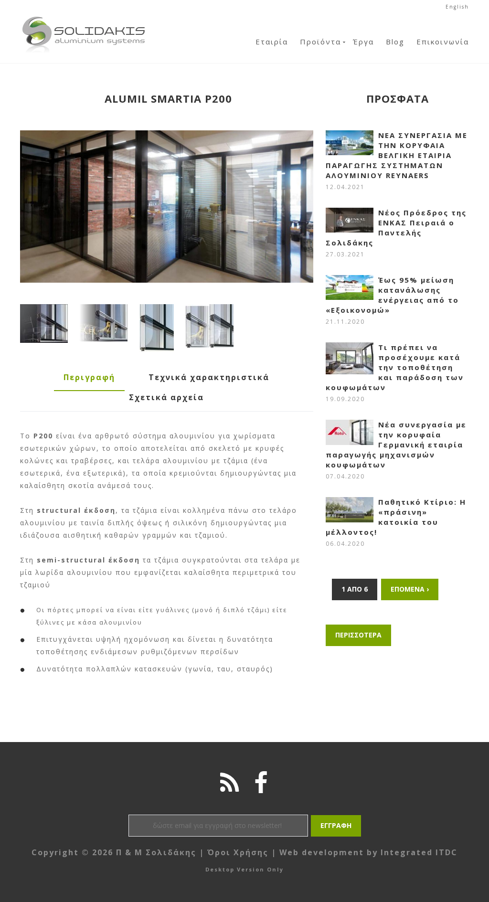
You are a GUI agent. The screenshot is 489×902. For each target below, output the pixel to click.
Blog (395, 41)
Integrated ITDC (419, 852)
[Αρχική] (84, 18)
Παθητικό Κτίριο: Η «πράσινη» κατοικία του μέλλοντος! (396, 517)
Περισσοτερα (358, 634)
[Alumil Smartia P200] (166, 206)
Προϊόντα (320, 41)
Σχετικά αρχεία (166, 397)
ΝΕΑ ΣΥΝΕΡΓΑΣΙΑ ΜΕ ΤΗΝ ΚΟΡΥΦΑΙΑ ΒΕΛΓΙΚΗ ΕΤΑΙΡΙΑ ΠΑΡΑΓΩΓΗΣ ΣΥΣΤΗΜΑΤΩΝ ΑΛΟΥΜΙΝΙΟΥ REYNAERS (397, 155)
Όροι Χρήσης (237, 852)
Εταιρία (271, 41)
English (457, 6)
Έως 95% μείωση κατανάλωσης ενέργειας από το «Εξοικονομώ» (392, 295)
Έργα (363, 41)
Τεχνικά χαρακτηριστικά (209, 377)
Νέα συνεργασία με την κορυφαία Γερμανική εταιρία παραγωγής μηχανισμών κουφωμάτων (396, 444)
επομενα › (410, 589)
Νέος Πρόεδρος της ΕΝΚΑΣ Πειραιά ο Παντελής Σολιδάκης (396, 227)
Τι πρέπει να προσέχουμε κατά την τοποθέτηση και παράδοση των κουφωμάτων (395, 367)
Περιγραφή (89, 377)
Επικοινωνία (442, 41)
